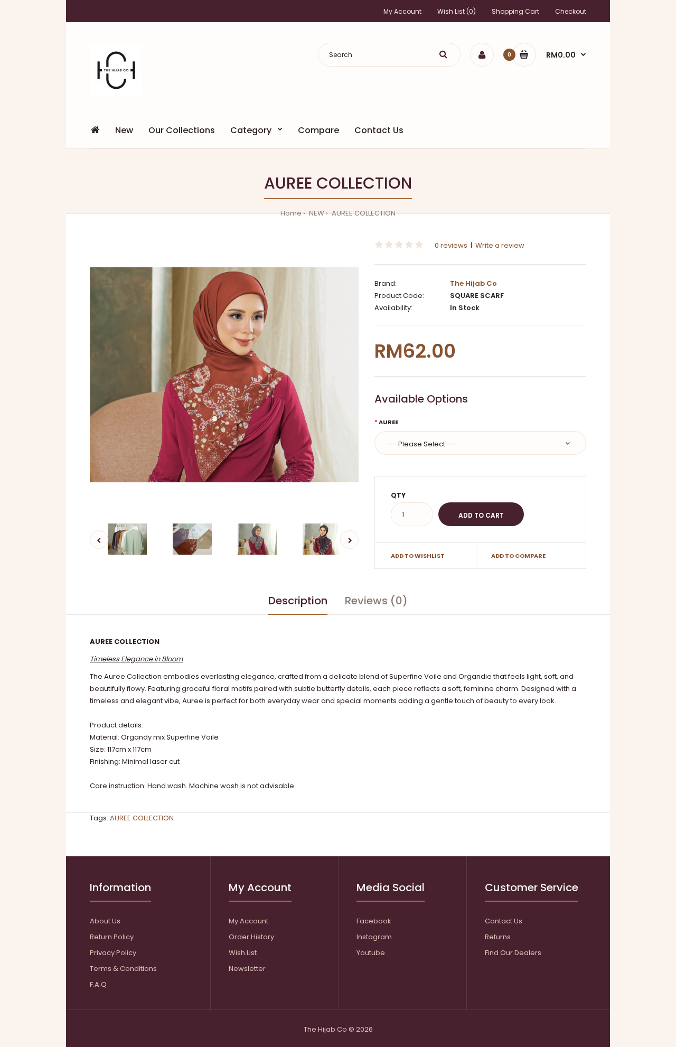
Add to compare (518, 555)
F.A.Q (98, 984)
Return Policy (112, 937)
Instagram (374, 937)
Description (297, 600)
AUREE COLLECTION (363, 213)
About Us (105, 921)
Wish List (243, 953)
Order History (251, 937)
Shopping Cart (515, 11)
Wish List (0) (456, 11)
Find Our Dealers (513, 953)
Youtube (370, 953)
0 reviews (451, 245)
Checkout (570, 11)
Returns (498, 937)
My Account (402, 11)
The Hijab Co (473, 283)
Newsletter (247, 969)
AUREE (388, 422)
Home (291, 213)
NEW (315, 213)
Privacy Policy (113, 953)
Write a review (499, 245)
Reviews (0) (376, 600)
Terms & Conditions (123, 969)
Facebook (373, 921)
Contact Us (503, 921)
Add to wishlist (418, 555)
